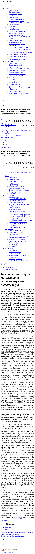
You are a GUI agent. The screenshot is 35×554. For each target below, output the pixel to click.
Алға (6, 529)
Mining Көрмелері (14, 24)
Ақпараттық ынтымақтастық (18, 93)
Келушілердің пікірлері (16, 75)
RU (6, 141)
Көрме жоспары (14, 17)
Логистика (12, 213)
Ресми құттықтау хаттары (17, 19)
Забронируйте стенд (7, 532)
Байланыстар (13, 26)
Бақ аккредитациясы (15, 91)
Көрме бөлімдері (14, 12)
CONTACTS (5, 134)
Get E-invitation (14, 534)
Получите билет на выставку (24, 532)
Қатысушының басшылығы (18, 54)
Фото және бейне (14, 86)
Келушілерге (9, 61)
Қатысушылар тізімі (15, 14)
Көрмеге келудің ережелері (17, 74)
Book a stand (5, 534)
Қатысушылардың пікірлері (18, 56)
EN (6, 144)
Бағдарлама (12, 15)
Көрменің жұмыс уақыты (17, 44)
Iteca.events (12, 79)
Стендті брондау (14, 30)
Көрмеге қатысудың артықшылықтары (15, 41)
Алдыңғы (8, 527)
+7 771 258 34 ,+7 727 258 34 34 (11, 135)
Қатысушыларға (10, 28)
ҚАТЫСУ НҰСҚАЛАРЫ (17, 31)
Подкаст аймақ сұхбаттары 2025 (19, 88)
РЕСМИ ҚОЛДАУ (7, 552)
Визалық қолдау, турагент (21, 47)
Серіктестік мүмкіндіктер (17, 33)
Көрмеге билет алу (15, 63)
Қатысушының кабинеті (17, 60)
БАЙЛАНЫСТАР (7, 137)
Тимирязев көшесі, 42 (27, 130)
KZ (6, 142)
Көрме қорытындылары (16, 21)
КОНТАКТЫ (5, 126)
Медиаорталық (10, 81)
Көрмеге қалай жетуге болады (22, 52)
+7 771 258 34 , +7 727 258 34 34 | (4, 130)
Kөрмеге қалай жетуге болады (19, 22)
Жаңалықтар (13, 58)
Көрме (7, 8)
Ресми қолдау (13, 90)
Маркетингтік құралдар (16, 35)
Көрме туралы (13, 10)
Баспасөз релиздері (15, 84)
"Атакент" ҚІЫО (14, 130)
